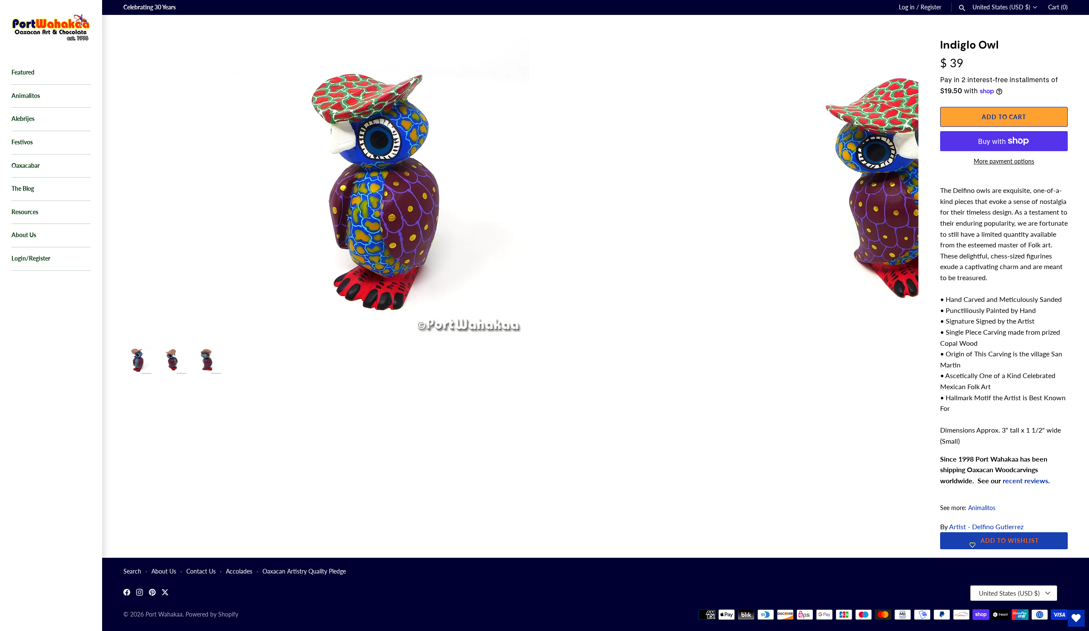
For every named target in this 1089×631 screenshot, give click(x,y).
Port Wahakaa (163, 614)
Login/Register (30, 258)
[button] (900, 55)
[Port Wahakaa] (51, 26)
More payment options (1004, 161)
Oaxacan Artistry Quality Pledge (304, 571)
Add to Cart (1004, 116)
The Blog (22, 188)
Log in (907, 7)
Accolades (239, 571)
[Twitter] (165, 593)
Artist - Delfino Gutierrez (986, 526)
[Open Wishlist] (1076, 618)
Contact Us (201, 571)
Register (931, 7)
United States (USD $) (1001, 7)
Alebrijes (22, 118)
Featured (22, 72)
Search (132, 571)
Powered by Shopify (211, 614)
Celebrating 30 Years (149, 7)
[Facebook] (126, 593)
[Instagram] (139, 593)
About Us (23, 235)
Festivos (22, 142)
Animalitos (25, 95)
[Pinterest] (152, 593)
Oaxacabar (25, 165)
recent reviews (1025, 480)
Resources (24, 212)
